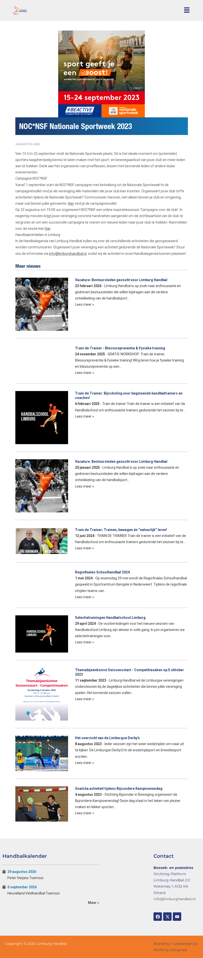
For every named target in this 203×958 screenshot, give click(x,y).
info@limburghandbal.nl (67, 254)
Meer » (93, 903)
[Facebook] (157, 916)
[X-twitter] (167, 916)
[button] (187, 10)
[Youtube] (177, 916)
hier (48, 229)
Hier (71, 203)
